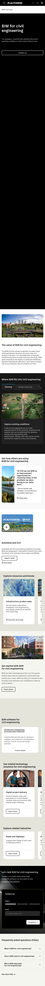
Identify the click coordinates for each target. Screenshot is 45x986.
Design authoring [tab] (25, 387)
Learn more (12, 811)
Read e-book (9, 558)
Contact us (22, 53)
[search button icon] (37, 3)
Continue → (33, 922)
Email (7, 909)
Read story (23, 498)
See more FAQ (7, 974)
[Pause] (6, 527)
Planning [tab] (8, 387)
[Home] (14, 3)
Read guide (8, 689)
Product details (20, 750)
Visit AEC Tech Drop (15, 619)
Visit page (8, 562)
